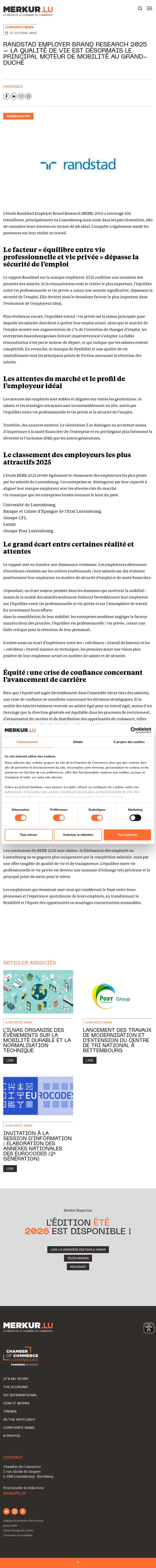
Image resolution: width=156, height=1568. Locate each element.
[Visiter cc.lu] (20, 1356)
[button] (140, 8)
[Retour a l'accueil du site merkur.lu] (28, 1327)
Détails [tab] (78, 742)
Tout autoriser (127, 834)
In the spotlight (19, 1419)
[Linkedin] (6, 1511)
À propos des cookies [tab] (129, 742)
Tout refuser (28, 834)
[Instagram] (14, 1511)
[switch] (59, 818)
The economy (15, 1387)
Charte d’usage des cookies (18, 1530)
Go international (20, 1395)
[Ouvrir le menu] (150, 8)
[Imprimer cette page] (28, 96)
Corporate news (19, 27)
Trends (10, 1411)
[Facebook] (23, 1511)
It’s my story (15, 1379)
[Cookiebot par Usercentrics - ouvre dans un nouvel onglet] (133, 730)
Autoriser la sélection (78, 834)
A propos (11, 1436)
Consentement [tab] (27, 742)
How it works (16, 1403)
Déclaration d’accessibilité (17, 1535)
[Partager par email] (21, 96)
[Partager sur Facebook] (6, 96)
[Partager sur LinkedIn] (14, 96)
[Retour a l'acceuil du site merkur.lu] (23, 8)
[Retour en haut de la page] (78, 1563)
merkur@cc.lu (14, 1492)
